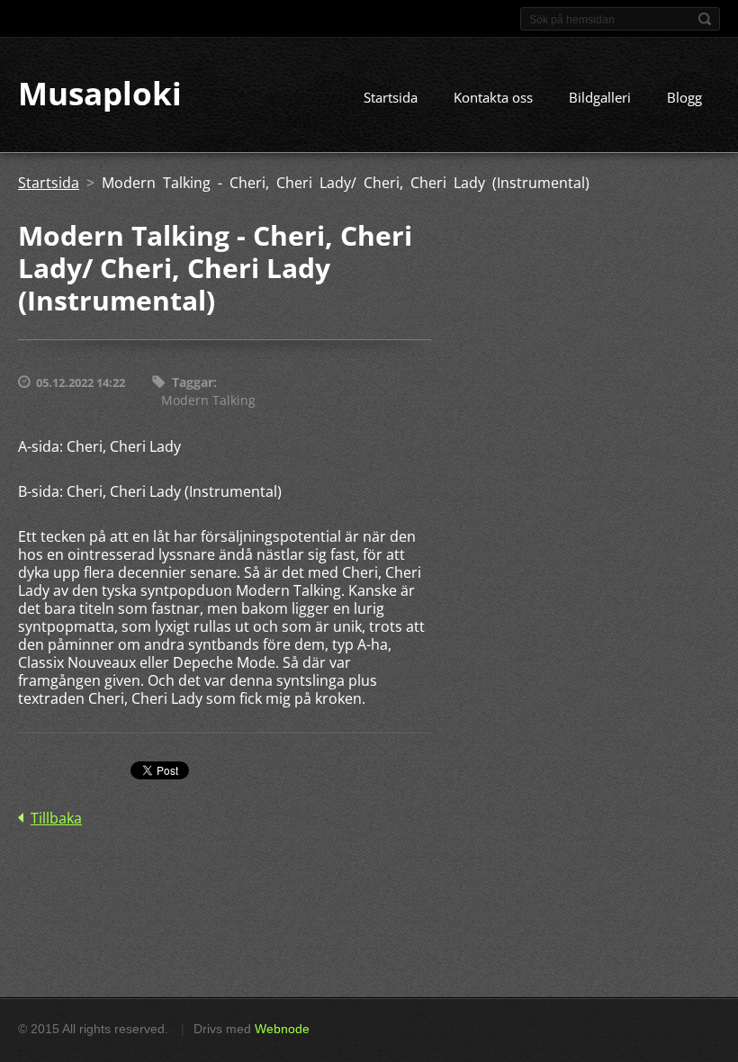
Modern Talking (208, 400)
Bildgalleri (600, 97)
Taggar (192, 382)
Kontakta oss (493, 97)
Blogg (684, 97)
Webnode (282, 1029)
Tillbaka (56, 818)
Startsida (391, 97)
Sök (705, 19)
